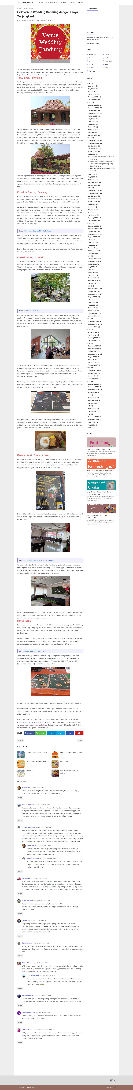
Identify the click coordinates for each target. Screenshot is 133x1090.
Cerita (107, 54)
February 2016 (94, 378)
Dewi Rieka (26, 920)
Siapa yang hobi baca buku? (35, 651)
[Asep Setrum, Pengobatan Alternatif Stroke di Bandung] (101, 489)
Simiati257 (26, 788)
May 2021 (93, 272)
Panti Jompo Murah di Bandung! (98, 449)
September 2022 (95, 234)
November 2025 (94, 108)
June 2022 (93, 242)
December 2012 (94, 417)
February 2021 (94, 280)
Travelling (92, 71)
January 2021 (94, 283)
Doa (90, 58)
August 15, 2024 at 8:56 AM (39, 878)
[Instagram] (111, 1081)
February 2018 (94, 338)
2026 (90, 83)
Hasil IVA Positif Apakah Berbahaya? (100, 471)
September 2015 (94, 389)
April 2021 (93, 275)
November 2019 (94, 321)
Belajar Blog (92, 54)
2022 (90, 223)
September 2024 (95, 149)
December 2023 (94, 190)
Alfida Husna (26, 963)
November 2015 (94, 387)
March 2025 (93, 129)
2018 (89, 329)
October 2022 (94, 231)
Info (90, 61)
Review (91, 68)
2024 (90, 138)
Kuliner (91, 64)
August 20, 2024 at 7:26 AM (38, 920)
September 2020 (94, 294)
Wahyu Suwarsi (27, 901)
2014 (89, 395)
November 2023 (94, 193)
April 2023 (92, 212)
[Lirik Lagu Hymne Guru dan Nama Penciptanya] (101, 513)
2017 (90, 343)
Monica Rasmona (28, 827)
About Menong (50, 2)
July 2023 (92, 204)
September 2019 (94, 324)
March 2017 (93, 362)
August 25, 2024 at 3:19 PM (43, 845)
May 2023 (92, 209)
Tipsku (107, 68)
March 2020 (93, 310)
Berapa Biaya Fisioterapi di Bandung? (102, 161)
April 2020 (93, 308)
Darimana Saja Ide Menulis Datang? (38, 231)
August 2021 (93, 264)
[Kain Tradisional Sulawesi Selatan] (55, 773)
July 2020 (92, 299)
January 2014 (94, 403)
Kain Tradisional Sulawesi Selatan (69, 772)
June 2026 (93, 86)
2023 (90, 188)
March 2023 (93, 215)
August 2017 (93, 357)
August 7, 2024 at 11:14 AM (38, 787)
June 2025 (93, 121)
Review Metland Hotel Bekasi (71, 752)
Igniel (114, 1087)
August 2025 (94, 116)
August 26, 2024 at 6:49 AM (43, 1012)
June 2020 (93, 302)
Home (41, 2)
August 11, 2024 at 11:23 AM (43, 827)
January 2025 (94, 135)
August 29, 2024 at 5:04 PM (47, 975)
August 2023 (93, 201)
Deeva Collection (28, 1012)
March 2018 (93, 335)
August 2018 (93, 332)
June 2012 (92, 422)
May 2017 (92, 359)
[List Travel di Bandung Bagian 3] (21, 764)
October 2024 (94, 146)
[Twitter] (60, 733)
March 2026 (93, 94)
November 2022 (94, 229)
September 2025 (95, 113)
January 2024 (94, 185)
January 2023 (94, 220)
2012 (89, 414)
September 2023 (95, 199)
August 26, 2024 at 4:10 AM (48, 858)
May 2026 (92, 89)
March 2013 (93, 408)
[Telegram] (51, 733)
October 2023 (94, 196)
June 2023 (93, 207)
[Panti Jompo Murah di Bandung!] (101, 447)
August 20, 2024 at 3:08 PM (40, 943)
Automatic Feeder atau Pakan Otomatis (39, 560)
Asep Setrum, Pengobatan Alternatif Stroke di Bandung (100, 493)
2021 (90, 256)
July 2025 (92, 119)
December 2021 (94, 259)
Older (80, 740)
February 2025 (94, 132)
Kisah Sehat (108, 61)
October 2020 (94, 291)
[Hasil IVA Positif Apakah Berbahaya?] (101, 468)
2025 (90, 102)
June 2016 (92, 376)
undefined (64, 761)
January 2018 (93, 340)
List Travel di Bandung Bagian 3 (37, 762)
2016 (89, 368)
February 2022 (94, 253)
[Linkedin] (70, 733)
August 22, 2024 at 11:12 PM (40, 963)
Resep (107, 64)
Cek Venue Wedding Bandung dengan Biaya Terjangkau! (102, 165)
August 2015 (93, 392)
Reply (20, 797)
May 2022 (92, 245)
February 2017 (94, 365)
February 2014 (94, 400)
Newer (20, 740)
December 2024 (94, 140)
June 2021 (92, 269)
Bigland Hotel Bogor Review (36, 752)
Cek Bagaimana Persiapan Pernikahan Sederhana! (102, 158)
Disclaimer (63, 2)
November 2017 (94, 348)
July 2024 (92, 154)
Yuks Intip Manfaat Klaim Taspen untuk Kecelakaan (102, 170)
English (80, 2)
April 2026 (92, 91)
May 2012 (92, 425)
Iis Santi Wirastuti (28, 1030)
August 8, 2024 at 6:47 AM (42, 804)
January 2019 (93, 327)
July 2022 (92, 239)
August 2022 (94, 237)
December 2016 (94, 370)
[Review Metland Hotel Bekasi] (55, 754)
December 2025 (94, 105)
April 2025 (92, 127)
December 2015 (94, 384)
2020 (90, 286)
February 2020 (94, 313)
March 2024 (93, 179)
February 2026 (94, 97)
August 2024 (93, 151)
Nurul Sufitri (26, 878)
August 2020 (93, 297)
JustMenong (25, 2)
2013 (89, 406)
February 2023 (94, 218)
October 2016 (93, 373)
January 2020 (94, 316)
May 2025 (93, 124)
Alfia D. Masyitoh (28, 805)
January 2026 (94, 99)
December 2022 (94, 226)
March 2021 (93, 278)
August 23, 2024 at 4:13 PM (42, 995)
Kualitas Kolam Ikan (32, 311)
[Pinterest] (79, 733)
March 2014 (93, 398)
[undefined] (55, 764)
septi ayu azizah (28, 995)
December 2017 (94, 346)
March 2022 (93, 250)
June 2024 (93, 174)
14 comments (47, 20)
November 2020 (94, 289)
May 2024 (92, 177)
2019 (89, 318)
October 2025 (94, 110)
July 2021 (92, 267)
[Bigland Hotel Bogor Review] (21, 754)
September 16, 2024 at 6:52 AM (44, 1029)
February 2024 (94, 182)
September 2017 (94, 354)
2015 (89, 381)
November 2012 (94, 419)
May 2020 (92, 305)
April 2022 (92, 248)
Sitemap (72, 2)
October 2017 (93, 351)
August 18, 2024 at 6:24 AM (41, 900)
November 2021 (94, 261)
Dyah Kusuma (27, 943)
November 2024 (94, 143)
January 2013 (94, 411)
